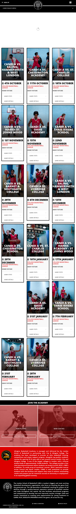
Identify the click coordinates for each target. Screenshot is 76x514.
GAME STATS (8, 96)
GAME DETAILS (8, 101)
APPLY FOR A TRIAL (19, 436)
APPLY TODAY (57, 436)
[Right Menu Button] (70, 2)
